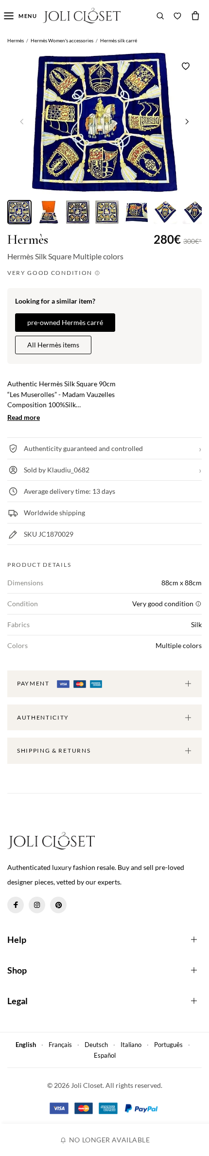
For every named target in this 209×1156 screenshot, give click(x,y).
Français (60, 1044)
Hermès (27, 240)
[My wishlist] (177, 15)
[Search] (160, 15)
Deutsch (96, 1044)
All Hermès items (53, 345)
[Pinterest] (58, 905)
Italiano (131, 1044)
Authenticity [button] (43, 717)
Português (168, 1044)
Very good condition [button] (50, 272)
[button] (187, 121)
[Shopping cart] (195, 15)
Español (105, 1055)
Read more (23, 417)
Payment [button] (34, 683)
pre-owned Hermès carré (65, 322)
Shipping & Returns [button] (53, 750)
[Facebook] (15, 905)
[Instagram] (37, 905)
